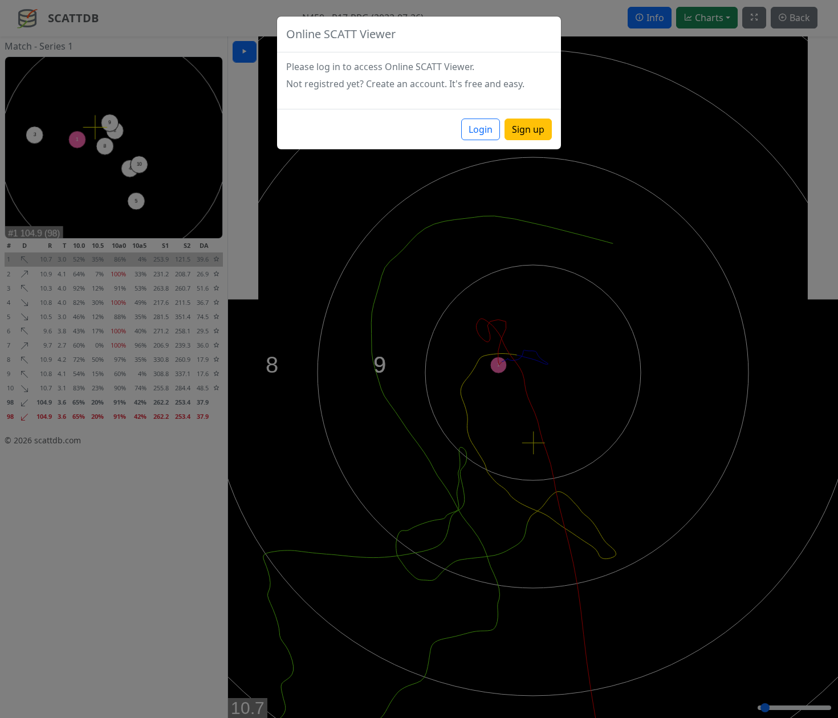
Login (481, 129)
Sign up (528, 129)
